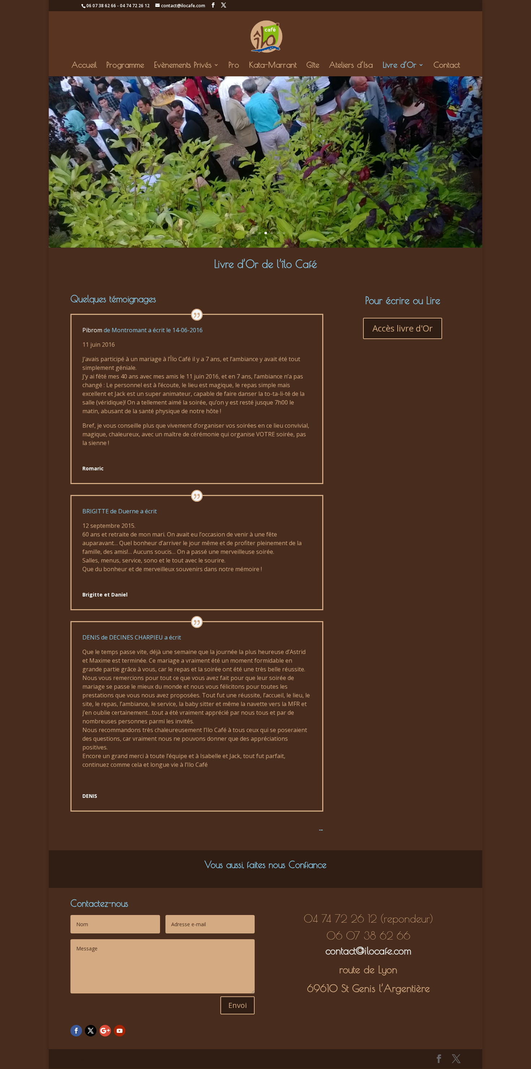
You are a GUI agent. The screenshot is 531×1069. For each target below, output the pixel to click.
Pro (234, 65)
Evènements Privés (183, 65)
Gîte (312, 65)
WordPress (189, 1058)
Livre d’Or (399, 65)
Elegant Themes (116, 1058)
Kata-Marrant (273, 65)
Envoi (237, 1005)
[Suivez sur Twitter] (90, 1030)
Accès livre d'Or (402, 328)
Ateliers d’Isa (351, 65)
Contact (446, 65)
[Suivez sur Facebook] (76, 1030)
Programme (125, 65)
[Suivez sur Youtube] (119, 1030)
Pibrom (92, 330)
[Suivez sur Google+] (105, 1030)
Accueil (84, 65)
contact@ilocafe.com (368, 951)
